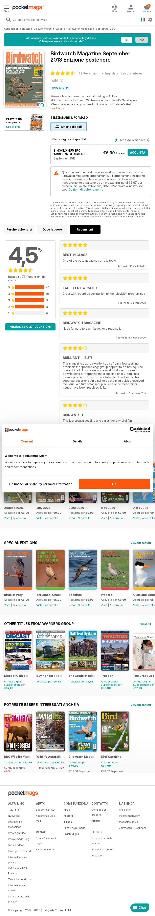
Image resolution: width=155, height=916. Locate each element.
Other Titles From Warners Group (39, 623)
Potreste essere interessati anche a (41, 704)
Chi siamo (125, 809)
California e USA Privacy (17, 871)
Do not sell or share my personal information (40, 484)
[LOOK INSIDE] (24, 106)
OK (114, 484)
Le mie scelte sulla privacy (19, 899)
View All (145, 623)
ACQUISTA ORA (137, 153)
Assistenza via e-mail (46, 818)
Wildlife (60, 28)
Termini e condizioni (20, 879)
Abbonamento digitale (17, 28)
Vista (7, 518)
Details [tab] (78, 441)
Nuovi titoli (14, 815)
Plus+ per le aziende (20, 851)
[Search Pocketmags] (8, 20)
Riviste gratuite (17, 832)
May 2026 (108, 507)
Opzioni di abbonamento (85, 189)
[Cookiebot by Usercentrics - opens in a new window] (132, 430)
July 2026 (43, 507)
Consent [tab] (27, 441)
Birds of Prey (13, 594)
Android (68, 815)
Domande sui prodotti (99, 812)
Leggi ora (13, 126)
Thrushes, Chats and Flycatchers (49, 594)
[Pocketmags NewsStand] (26, 8)
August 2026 (13, 507)
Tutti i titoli (14, 809)
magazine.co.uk (128, 821)
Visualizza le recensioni (30, 326)
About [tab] (128, 441)
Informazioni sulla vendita (101, 841)
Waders (106, 594)
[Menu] (6, 7)
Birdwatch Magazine (80, 28)
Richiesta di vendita (103, 849)
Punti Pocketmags (74, 827)
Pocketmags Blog (18, 839)
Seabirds (75, 594)
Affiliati (95, 820)
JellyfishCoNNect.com (131, 827)
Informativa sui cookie (16, 888)
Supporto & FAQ (45, 809)
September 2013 (106, 28)
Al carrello (19, 518)
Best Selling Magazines (15, 824)
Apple (67, 809)
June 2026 (76, 507)
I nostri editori (16, 845)
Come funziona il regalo (46, 841)
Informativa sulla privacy (17, 860)
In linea (68, 821)
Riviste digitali (72, 833)
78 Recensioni (89, 73)
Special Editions (20, 543)
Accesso (96, 855)
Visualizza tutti (140, 542)
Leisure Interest (43, 28)
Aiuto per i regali (45, 849)
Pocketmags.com (129, 815)
